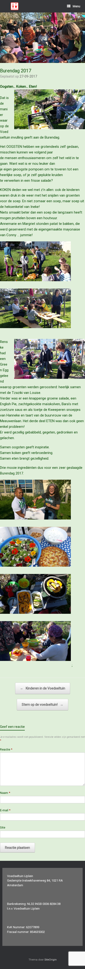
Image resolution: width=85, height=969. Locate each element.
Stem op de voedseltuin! (42, 704)
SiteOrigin (50, 959)
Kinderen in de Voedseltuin (42, 688)
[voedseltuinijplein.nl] (14, 6)
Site (2, 827)
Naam (5, 793)
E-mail (5, 810)
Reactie (6, 749)
